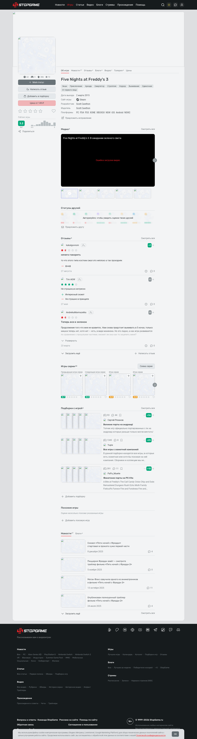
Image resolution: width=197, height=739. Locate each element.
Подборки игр (61, 674)
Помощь (140, 4)
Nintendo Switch (65, 654)
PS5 (87, 112)
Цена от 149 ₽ (37, 103)
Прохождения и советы (27, 703)
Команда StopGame (48, 720)
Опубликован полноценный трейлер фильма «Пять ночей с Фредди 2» (106, 599)
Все (18, 654)
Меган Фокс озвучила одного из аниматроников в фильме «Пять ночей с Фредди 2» (113, 581)
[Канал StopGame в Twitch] (170, 629)
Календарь (127, 654)
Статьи (80, 4)
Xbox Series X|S (35, 654)
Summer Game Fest (54, 658)
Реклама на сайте (68, 720)
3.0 (111, 397)
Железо (55, 661)
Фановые (26, 658)
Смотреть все (148, 129)
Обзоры (49, 674)
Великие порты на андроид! (118, 424)
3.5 (87, 397)
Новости (60, 4)
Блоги (99, 4)
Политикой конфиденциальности (151, 735)
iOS (113, 112)
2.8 (135, 397)
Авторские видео (73, 687)
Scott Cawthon (83, 104)
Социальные (22, 661)
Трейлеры (21, 690)
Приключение (76, 86)
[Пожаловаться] (146, 271)
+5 (156, 667)
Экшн (64, 86)
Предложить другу (74, 227)
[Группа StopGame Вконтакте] (125, 629)
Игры (70, 4)
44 (116, 415)
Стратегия (111, 86)
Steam (83, 99)
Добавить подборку (75, 496)
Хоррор (122, 86)
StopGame (164, 667)
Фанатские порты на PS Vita (118, 478)
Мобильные (77, 658)
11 (117, 468)
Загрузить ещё (72, 353)
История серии (56, 687)
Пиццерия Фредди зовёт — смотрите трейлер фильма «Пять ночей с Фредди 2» (110, 563)
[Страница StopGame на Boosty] (109, 629)
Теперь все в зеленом (74, 321)
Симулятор (99, 86)
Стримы (110, 4)
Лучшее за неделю (122, 667)
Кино (33, 661)
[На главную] (26, 4)
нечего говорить (71, 254)
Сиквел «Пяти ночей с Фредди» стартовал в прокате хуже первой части (108, 544)
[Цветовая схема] (169, 4)
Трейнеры (52, 703)
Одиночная (147, 86)
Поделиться (28, 131)
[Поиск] (163, 5)
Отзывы (163, 654)
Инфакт (87, 687)
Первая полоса (36, 674)
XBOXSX (100, 112)
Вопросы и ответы (26, 720)
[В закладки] (120, 415)
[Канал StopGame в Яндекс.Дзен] (132, 629)
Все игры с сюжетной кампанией (120, 449)
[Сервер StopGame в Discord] (178, 629)
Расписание (113, 681)
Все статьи (22, 674)
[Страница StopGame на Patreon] (117, 629)
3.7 (63, 397)
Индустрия (38, 658)
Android (119, 112)
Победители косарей (143, 667)
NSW (108, 112)
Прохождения (125, 4)
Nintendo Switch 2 (83, 654)
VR (18, 658)
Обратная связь (25, 724)
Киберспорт (43, 661)
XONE (92, 112)
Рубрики (33, 687)
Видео (90, 4)
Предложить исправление (78, 118)
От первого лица (69, 90)
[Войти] (181, 4)
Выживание (134, 86)
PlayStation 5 (50, 654)
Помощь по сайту (88, 720)
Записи (125, 681)
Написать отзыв (38, 89)
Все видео (21, 687)
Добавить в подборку (38, 96)
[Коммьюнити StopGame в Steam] (163, 629)
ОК (175, 734)
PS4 (82, 112)
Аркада (88, 86)
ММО (68, 658)
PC (77, 112)
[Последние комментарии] (175, 4)
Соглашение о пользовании (82, 724)
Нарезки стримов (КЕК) (142, 681)
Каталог (138, 654)
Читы (43, 703)
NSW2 (127, 112)
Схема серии (146, 366)
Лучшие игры (114, 654)
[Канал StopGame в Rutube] (147, 629)
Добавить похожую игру (77, 520)
